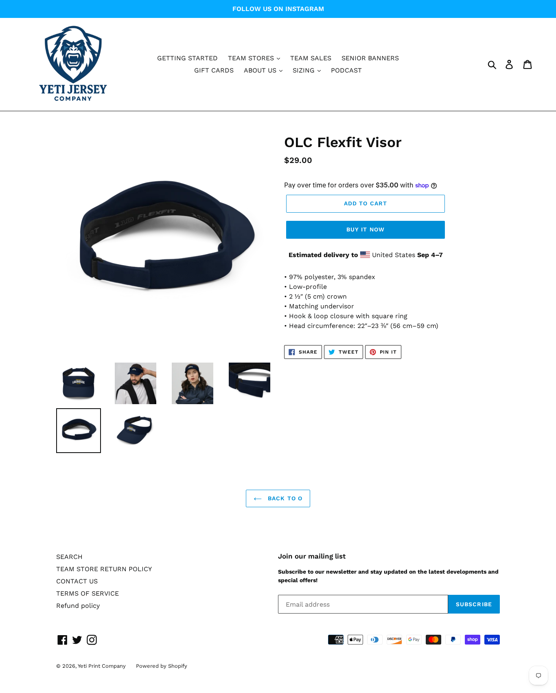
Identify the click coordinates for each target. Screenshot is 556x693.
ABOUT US (261, 70)
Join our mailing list (312, 556)
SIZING (305, 70)
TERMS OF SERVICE (87, 593)
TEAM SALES (310, 58)
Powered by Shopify (161, 666)
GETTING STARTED (187, 58)
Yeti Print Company (102, 666)
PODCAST (346, 70)
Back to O (284, 498)
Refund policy (78, 605)
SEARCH (69, 557)
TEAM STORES (252, 58)
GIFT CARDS (214, 70)
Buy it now (365, 229)
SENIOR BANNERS (370, 58)
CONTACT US (77, 581)
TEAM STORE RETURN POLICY (104, 569)
